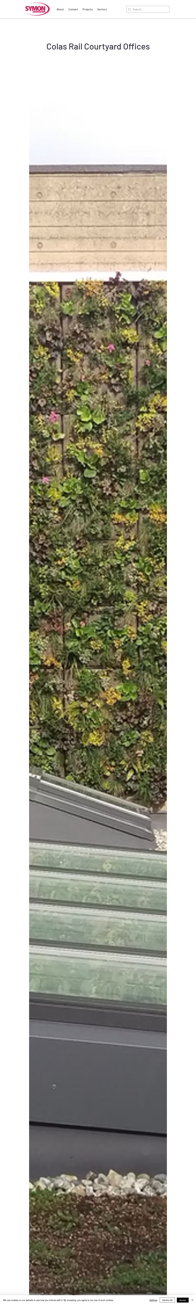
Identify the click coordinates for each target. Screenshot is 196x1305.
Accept (182, 1300)
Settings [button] (153, 1300)
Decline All (167, 1300)
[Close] (192, 1300)
